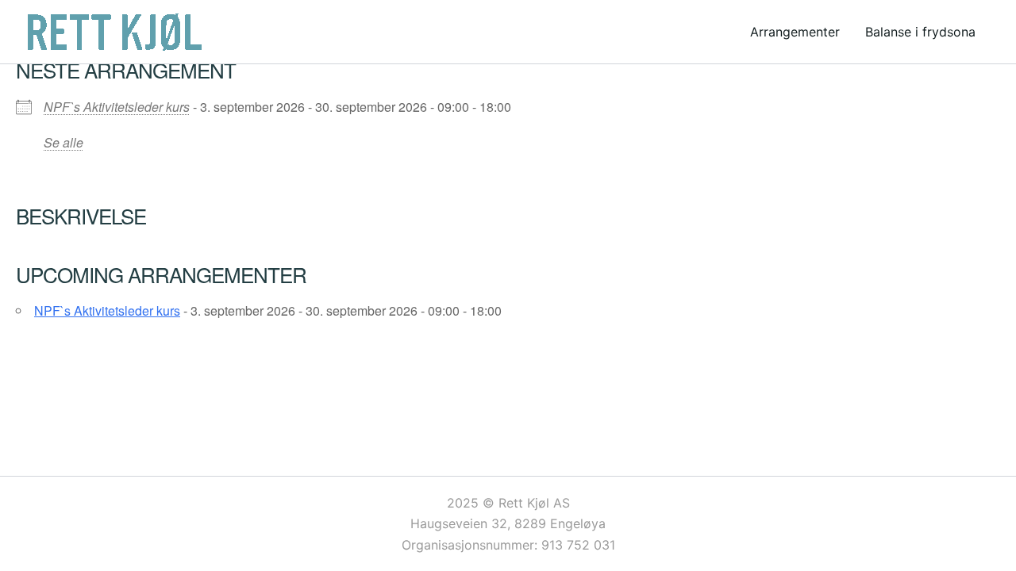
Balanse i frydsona (920, 32)
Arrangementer (795, 32)
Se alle (63, 142)
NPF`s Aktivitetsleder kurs (117, 107)
